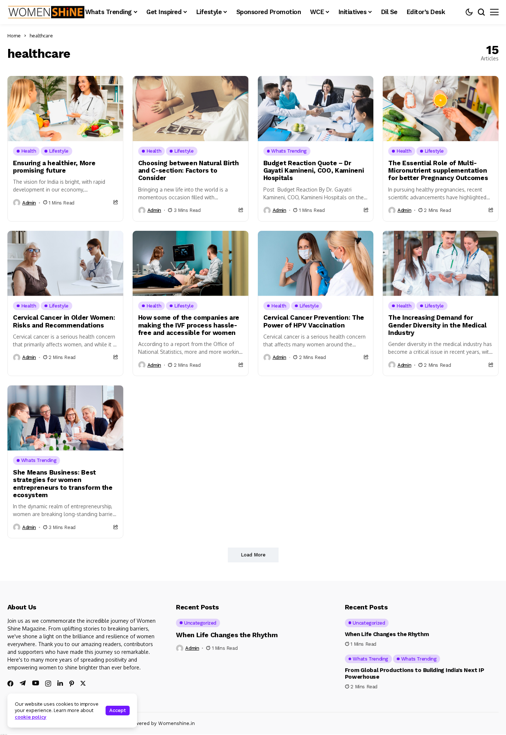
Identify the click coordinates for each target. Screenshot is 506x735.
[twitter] (83, 683)
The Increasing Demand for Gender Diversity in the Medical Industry (437, 325)
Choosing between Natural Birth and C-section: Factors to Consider (188, 170)
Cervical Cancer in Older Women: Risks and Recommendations (64, 321)
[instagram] (48, 683)
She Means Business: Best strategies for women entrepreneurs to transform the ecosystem (63, 484)
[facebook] (10, 683)
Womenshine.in (176, 723)
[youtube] (35, 683)
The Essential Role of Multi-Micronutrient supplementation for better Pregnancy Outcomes (438, 170)
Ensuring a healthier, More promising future (54, 166)
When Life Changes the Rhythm (226, 635)
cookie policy (30, 717)
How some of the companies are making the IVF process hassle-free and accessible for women (188, 325)
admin (29, 203)
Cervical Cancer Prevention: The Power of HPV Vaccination (313, 321)
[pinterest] (71, 683)
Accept (117, 710)
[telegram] (23, 683)
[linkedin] (60, 683)
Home (14, 36)
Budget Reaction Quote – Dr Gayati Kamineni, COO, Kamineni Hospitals (313, 170)
